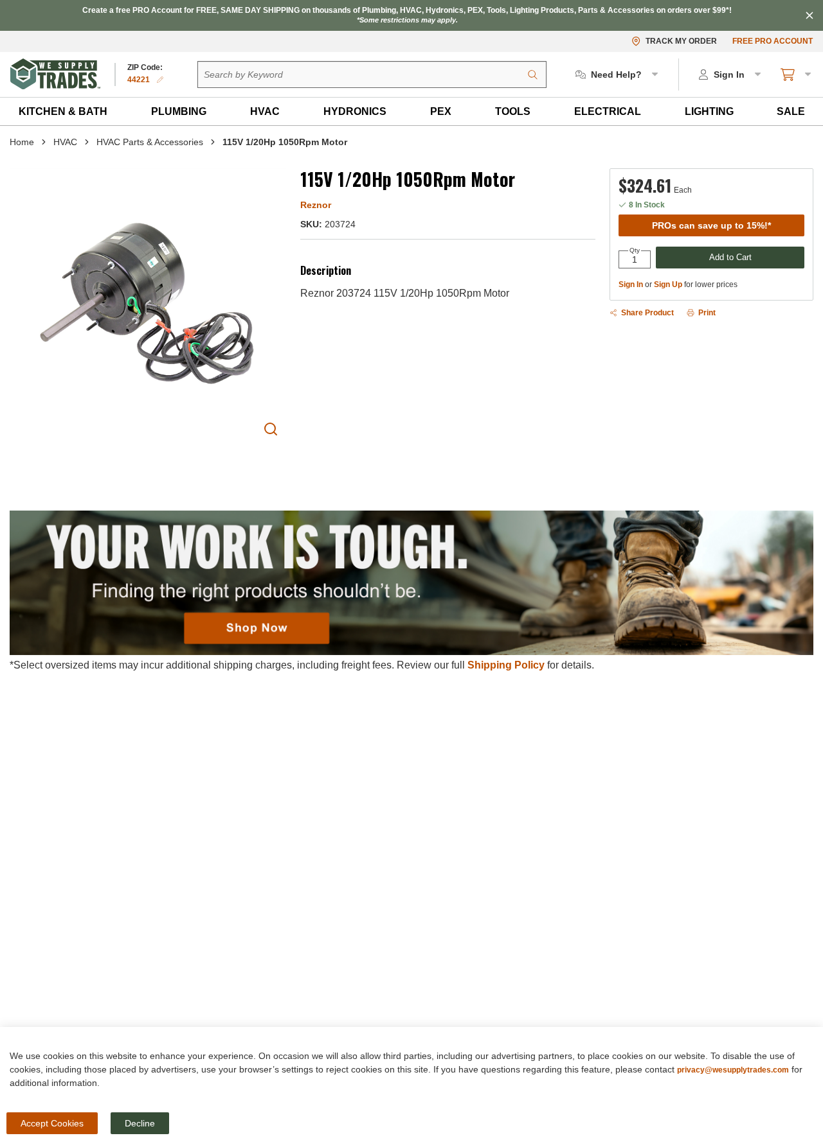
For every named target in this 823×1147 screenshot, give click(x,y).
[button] (63, 111)
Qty (634, 250)
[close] (809, 15)
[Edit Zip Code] (160, 79)
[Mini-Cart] (797, 74)
